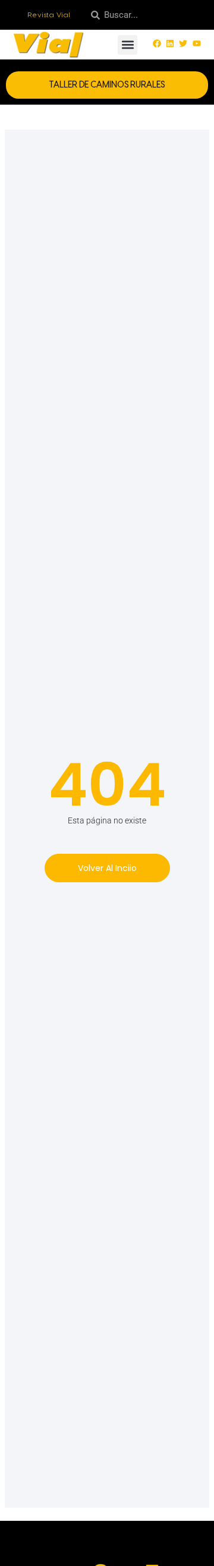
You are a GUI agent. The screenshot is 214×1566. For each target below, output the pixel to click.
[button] (127, 45)
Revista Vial (49, 14)
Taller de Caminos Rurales (107, 85)
